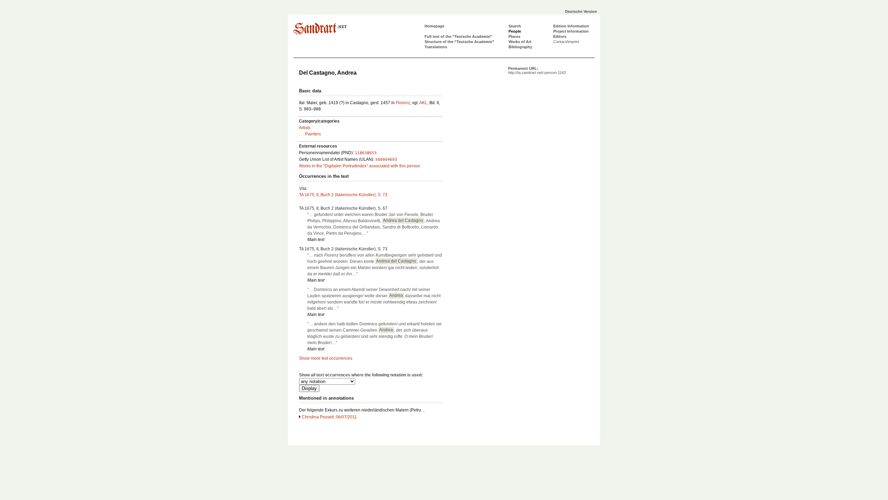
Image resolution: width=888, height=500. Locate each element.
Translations (436, 47)
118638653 (366, 153)
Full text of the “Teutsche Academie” (458, 36)
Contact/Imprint (566, 42)
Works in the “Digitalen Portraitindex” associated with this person (359, 166)
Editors (559, 36)
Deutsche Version (581, 11)
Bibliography (520, 47)
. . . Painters (310, 134)
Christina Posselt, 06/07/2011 (329, 417)
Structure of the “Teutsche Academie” (459, 42)
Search (515, 26)
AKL (423, 102)
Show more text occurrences (325, 358)
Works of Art (520, 42)
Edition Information (571, 26)
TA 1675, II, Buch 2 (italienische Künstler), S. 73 (343, 194)
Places (514, 36)
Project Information (571, 31)
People (515, 31)
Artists (304, 127)
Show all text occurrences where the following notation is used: (361, 375)
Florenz (403, 102)
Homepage (434, 26)
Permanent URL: (537, 70)
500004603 (386, 159)
